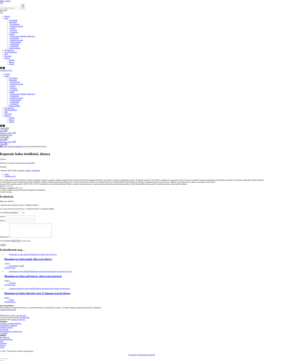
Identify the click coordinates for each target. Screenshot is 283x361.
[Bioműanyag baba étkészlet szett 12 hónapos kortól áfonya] (39, 289)
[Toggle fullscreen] (5, 358)
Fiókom (2, 345)
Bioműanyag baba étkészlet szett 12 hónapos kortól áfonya (37, 293)
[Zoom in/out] (7, 358)
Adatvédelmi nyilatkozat (8, 325)
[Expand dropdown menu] (10, 76)
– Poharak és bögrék (16, 84)
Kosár (2, 347)
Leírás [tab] (6, 174)
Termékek (3, 343)
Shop (6, 76)
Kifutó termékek (14, 106)
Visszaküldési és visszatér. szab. (11, 331)
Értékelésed (4, 237)
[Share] (3, 358)
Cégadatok (4, 333)
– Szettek (12, 86)
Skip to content (5, 1)
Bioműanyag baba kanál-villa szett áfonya (28, 259)
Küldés (3, 245)
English (11, 122)
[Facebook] (1, 126)
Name (3, 217)
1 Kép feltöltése (5, 241)
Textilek (11, 92)
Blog (6, 112)
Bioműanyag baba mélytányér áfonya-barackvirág (33, 276)
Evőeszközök (13, 266)
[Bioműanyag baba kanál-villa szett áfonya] (33, 254)
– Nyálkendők (14, 96)
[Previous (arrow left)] (1, 360)
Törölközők (36, 171)
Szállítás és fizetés (6, 327)
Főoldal (7, 74)
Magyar (7, 116)
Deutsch (12, 118)
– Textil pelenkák (15, 100)
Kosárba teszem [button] (9, 268)
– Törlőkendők (14, 102)
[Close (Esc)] (1, 358)
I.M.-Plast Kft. (21, 316)
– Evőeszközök (14, 82)
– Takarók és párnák (16, 98)
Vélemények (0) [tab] (10, 176)
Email (2, 221)
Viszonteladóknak (10, 110)
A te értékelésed (5, 213)
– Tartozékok (13, 90)
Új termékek (13, 78)
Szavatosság (4, 329)
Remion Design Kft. (18, 320)
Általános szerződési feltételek (10, 323)
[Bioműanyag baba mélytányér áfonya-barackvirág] (40, 271)
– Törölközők (13, 104)
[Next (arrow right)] (3, 360)
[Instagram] (4, 126)
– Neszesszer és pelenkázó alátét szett (22, 94)
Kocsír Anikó (24, 318)
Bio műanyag (9, 108)
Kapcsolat (7, 114)
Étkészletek (13, 80)
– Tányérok (13, 88)
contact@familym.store (8, 310)
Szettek (21, 266)
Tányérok (12, 283)
